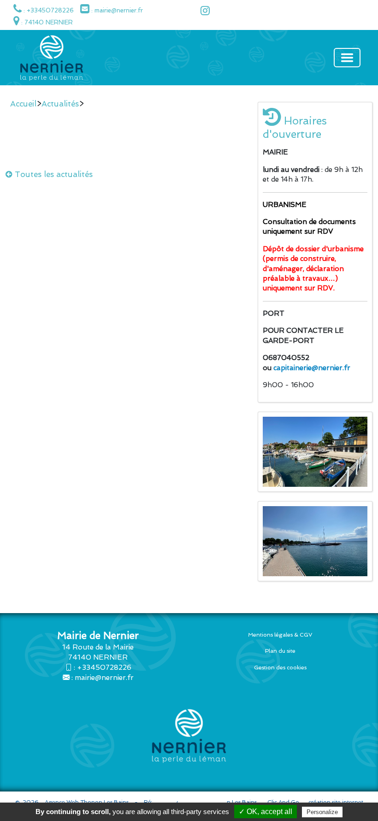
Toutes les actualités (52, 174)
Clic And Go (283, 802)
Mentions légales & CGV (280, 635)
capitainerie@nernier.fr (311, 368)
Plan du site (280, 651)
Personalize (322, 812)
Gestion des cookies (280, 667)
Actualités (60, 103)
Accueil (23, 103)
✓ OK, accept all (265, 811)
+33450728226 (104, 667)
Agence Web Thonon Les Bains (87, 802)
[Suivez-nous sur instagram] (203, 12)
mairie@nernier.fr (104, 677)
